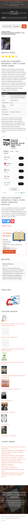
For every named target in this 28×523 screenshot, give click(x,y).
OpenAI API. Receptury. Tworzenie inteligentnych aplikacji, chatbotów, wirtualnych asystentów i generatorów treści (13, 452)
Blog (18, 4)
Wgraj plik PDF (9, 251)
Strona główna (5, 31)
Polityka (22, 4)
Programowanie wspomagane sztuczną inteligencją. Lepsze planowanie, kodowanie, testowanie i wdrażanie (12, 462)
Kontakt (17, 5)
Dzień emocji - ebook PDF (7, 466)
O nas (6, 4)
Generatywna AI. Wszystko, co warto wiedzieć (12, 455)
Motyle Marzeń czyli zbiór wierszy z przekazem (12, 473)
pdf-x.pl (3, 520)
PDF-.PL (14, 12)
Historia (11, 5)
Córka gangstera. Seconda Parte (9, 467)
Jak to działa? (12, 4)
